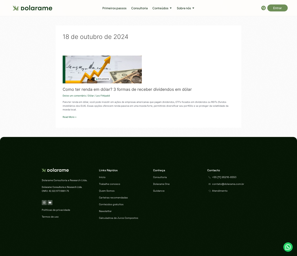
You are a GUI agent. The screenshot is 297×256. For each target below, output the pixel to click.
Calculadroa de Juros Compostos (118, 218)
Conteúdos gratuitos (111, 204)
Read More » (69, 116)
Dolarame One (161, 184)
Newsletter (105, 211)
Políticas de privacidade (56, 210)
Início (102, 177)
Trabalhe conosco (109, 184)
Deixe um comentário (74, 95)
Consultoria (160, 177)
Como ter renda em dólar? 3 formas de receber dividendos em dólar (127, 89)
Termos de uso (50, 216)
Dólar (91, 95)
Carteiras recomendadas (113, 197)
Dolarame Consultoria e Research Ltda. (64, 180)
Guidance (158, 190)
